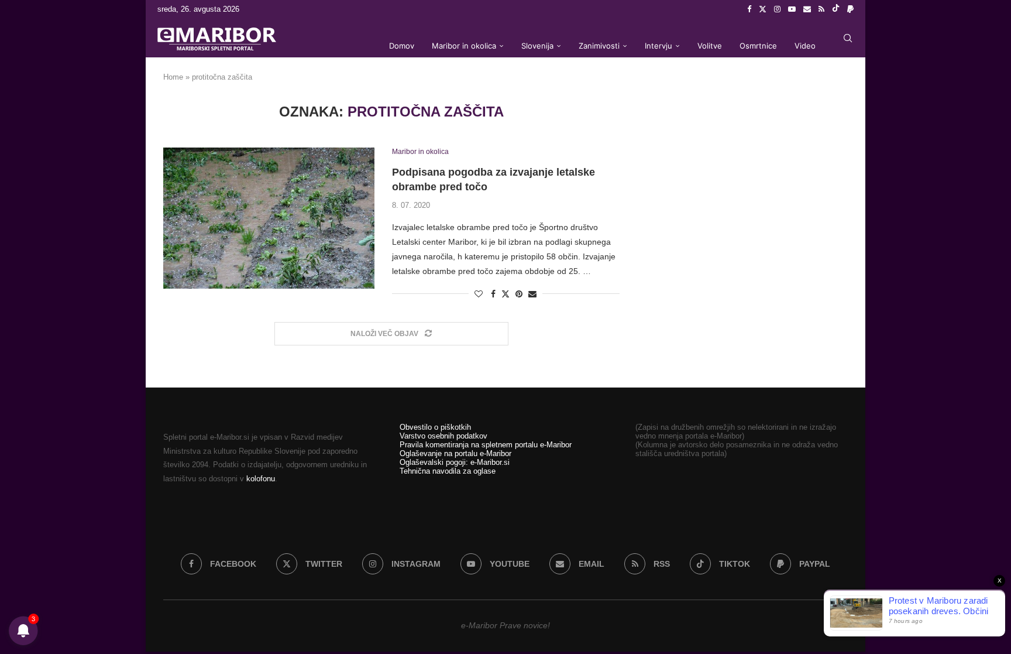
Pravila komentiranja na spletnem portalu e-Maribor (486, 444)
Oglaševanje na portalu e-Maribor (455, 453)
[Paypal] (850, 9)
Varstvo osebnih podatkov (443, 436)
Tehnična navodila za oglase (448, 471)
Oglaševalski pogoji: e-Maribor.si (455, 462)
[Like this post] (478, 294)
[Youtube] (792, 9)
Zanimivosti (599, 45)
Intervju (658, 45)
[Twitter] (762, 9)
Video (805, 45)
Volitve (709, 45)
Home (173, 77)
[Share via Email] (532, 294)
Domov (401, 45)
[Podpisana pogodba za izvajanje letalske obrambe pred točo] (268, 218)
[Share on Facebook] (493, 294)
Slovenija (537, 45)
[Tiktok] (836, 9)
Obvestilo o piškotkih (435, 427)
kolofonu (260, 478)
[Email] (807, 9)
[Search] (848, 38)
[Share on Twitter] (505, 294)
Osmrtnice (758, 45)
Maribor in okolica (464, 45)
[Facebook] (749, 9)
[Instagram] (777, 9)
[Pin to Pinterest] (518, 294)
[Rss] (821, 9)
